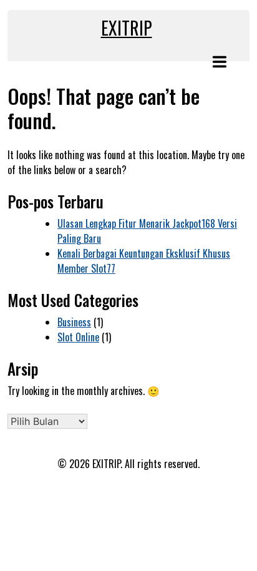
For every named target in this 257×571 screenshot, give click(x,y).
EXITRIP (126, 28)
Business (74, 322)
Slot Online (78, 336)
